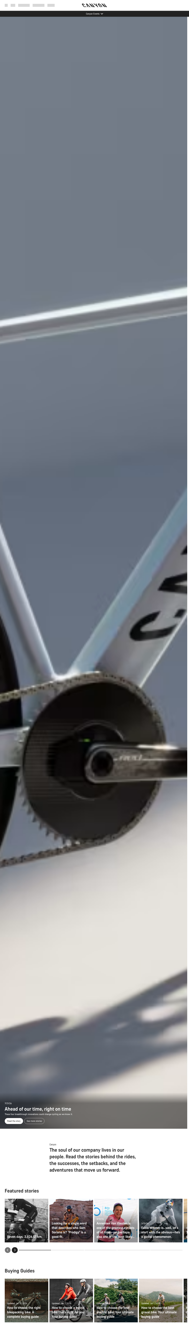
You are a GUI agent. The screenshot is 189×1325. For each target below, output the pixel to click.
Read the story (14, 1121)
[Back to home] (94, 5)
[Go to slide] (68, 1250)
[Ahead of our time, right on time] (93, 573)
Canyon (52, 1144)
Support (51, 5)
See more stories (34, 1121)
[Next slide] (15, 1250)
